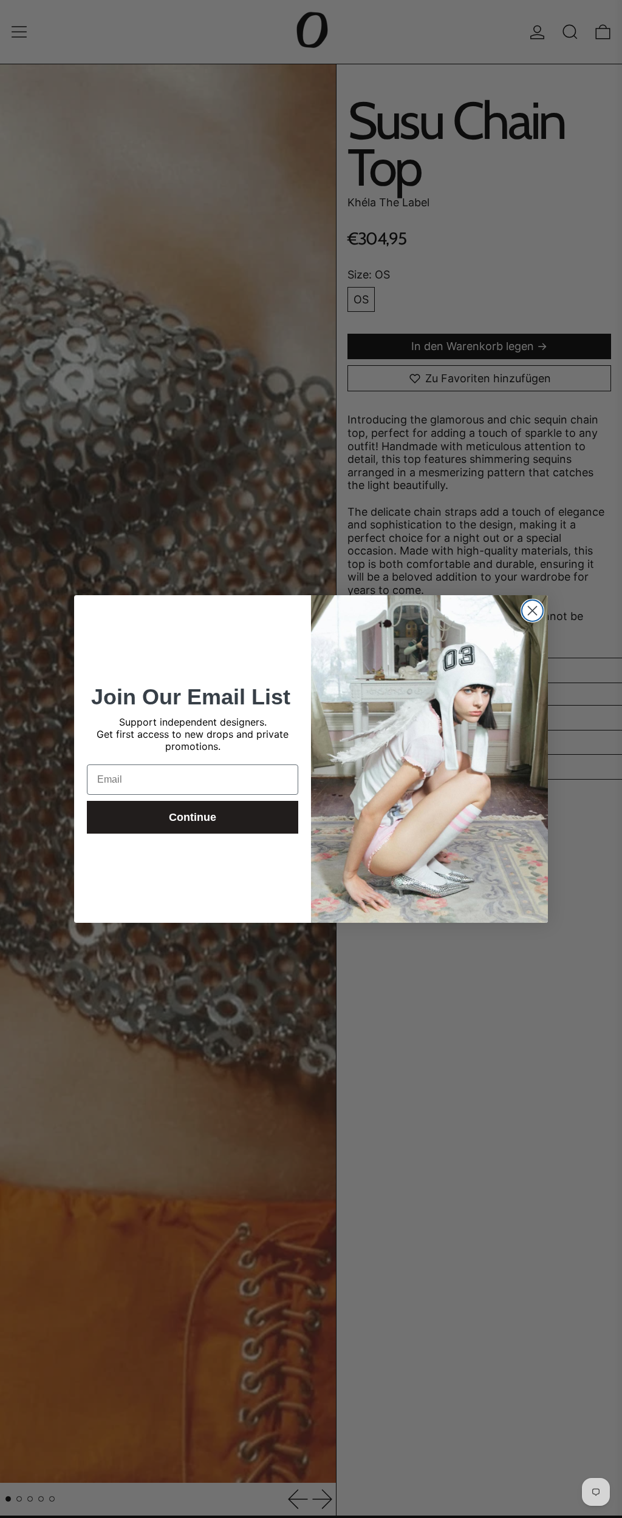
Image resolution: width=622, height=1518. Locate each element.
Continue (192, 817)
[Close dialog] (532, 610)
